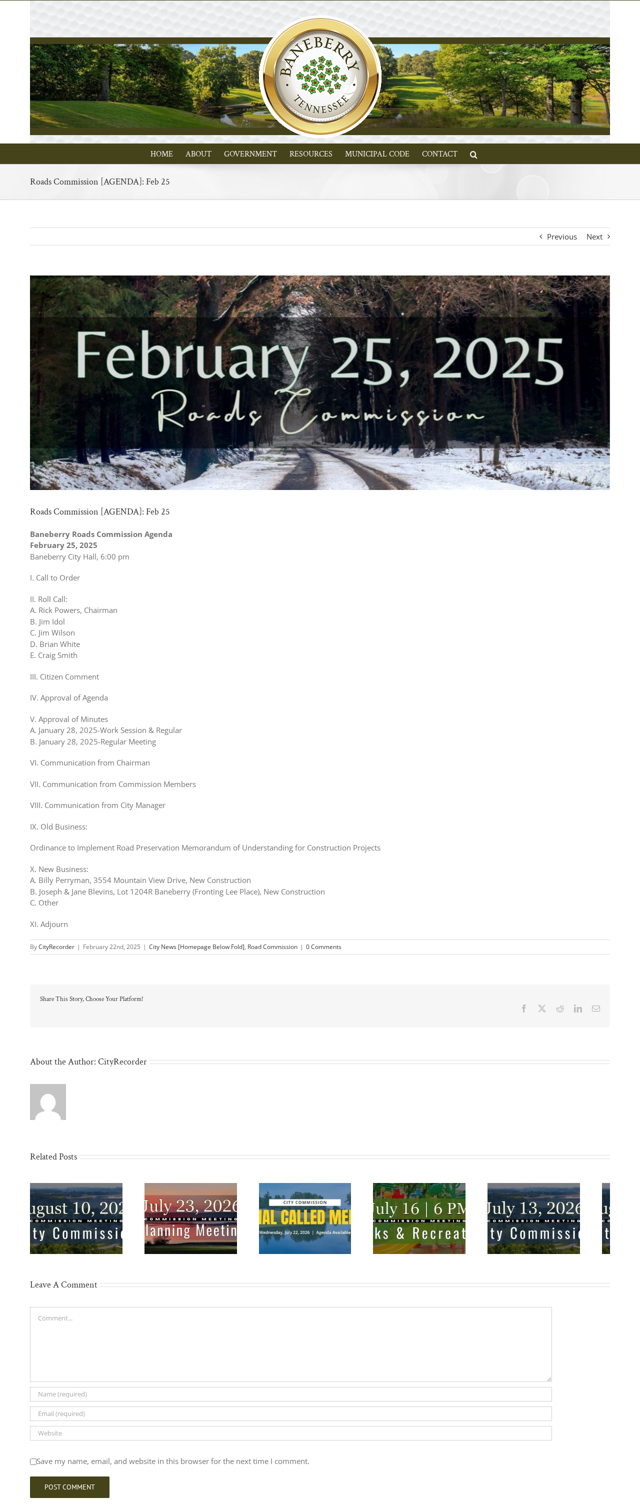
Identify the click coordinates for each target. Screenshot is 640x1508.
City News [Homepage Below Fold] (196, 946)
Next (594, 237)
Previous (562, 237)
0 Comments (324, 946)
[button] (474, 154)
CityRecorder (56, 946)
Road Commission (273, 946)
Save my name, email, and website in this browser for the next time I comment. (173, 1465)
